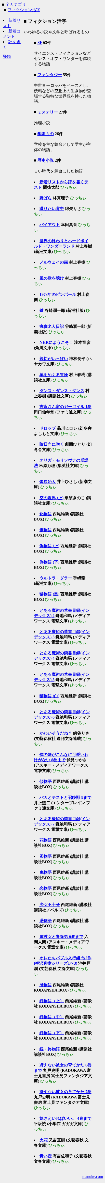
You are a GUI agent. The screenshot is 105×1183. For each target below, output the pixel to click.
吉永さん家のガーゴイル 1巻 (65, 406)
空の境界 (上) (51, 498)
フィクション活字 (24, 10)
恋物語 (46, 888)
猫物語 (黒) (49, 594)
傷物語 (46, 530)
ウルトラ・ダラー (56, 578)
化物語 (46, 514)
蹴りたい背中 (52, 208)
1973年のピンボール (58, 294)
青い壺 (46, 1156)
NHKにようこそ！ (56, 342)
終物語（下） (52, 1033)
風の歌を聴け (52, 278)
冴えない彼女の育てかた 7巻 (65, 1092)
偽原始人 (48, 481)
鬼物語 (46, 872)
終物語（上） (52, 1001)
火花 (44, 1140)
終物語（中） (52, 1017)
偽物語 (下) (50, 562)
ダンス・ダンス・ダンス (62, 390)
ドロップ (48, 428)
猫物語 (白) (49, 696)
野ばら (46, 198)
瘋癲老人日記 (52, 326)
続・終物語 (50, 1049)
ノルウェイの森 (54, 262)
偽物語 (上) (49, 546)
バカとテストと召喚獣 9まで (65, 797)
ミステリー (47, 112)
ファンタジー (49, 75)
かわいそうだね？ (56, 733)
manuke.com (92, 1176)
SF (39, 42)
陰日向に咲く (52, 444)
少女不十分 (50, 904)
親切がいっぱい (54, 358)
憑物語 (46, 920)
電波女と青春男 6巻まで (61, 936)
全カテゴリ (16, 4)
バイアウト (50, 224)
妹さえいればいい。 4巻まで (65, 1118)
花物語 (46, 840)
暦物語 (46, 985)
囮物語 (46, 856)
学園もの (45, 134)
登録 (7, 56)
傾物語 (46, 781)
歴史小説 (45, 160)
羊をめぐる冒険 (54, 374)
